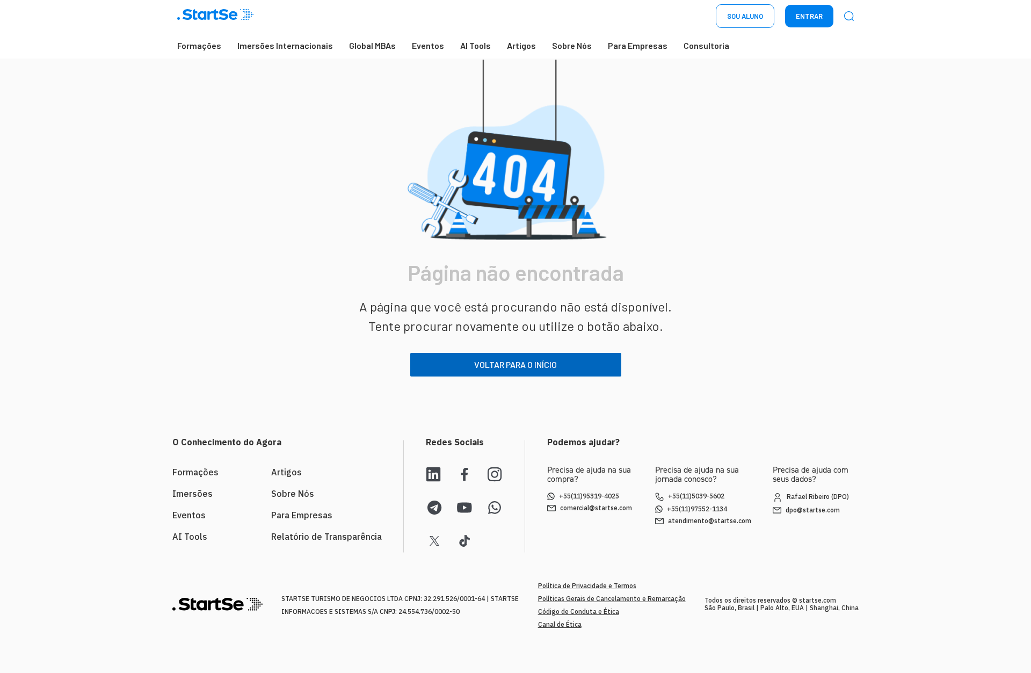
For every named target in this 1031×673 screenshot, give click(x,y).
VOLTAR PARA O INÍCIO (515, 364)
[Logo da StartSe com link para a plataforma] (215, 16)
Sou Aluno (745, 16)
